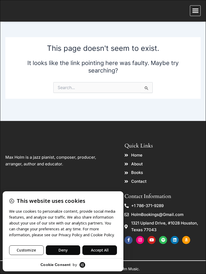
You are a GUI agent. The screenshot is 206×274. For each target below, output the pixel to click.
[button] (195, 10)
